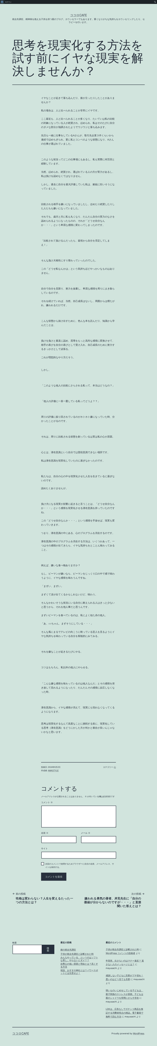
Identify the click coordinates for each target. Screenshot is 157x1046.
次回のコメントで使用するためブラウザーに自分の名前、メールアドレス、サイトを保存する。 (79, 865)
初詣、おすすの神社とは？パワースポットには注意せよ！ (79, 971)
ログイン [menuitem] (8, 2)
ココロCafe (78, 15)
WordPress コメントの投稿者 (120, 953)
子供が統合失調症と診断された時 (77, 954)
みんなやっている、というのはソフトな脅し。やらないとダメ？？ (79, 959)
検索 (14, 942)
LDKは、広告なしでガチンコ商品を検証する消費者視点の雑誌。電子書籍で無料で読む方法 (124, 1013)
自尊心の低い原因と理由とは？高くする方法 (79, 965)
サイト (44, 848)
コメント (47, 802)
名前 (44, 833)
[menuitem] (2, 2)
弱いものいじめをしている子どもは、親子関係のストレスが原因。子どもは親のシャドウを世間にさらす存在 (124, 994)
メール (85, 833)
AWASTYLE (53, 771)
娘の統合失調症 (68, 949)
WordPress (138, 1033)
